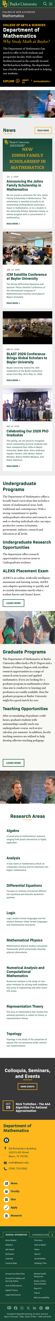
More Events (27, 1086)
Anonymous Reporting (15, 1273)
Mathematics (13, 15)
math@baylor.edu (19, 1162)
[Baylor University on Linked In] (34, 1309)
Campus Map (11, 1263)
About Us (25, 81)
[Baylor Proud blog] (9, 1309)
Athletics (9, 1244)
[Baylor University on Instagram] (21, 1309)
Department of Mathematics (17, 1127)
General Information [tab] (16, 1234)
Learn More (13, 603)
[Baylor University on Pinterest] (40, 1309)
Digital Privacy (11, 1290)
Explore (9, 81)
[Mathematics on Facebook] (6, 1140)
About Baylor (10, 1240)
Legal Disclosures (13, 1294)
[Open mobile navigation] (51, 4)
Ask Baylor (10, 1249)
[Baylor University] (19, 4)
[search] (43, 4)
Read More (43, 130)
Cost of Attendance (13, 1285)
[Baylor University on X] (28, 1309)
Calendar (9, 1258)
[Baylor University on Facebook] (15, 1309)
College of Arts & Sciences (18, 11)
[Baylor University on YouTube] (46, 1309)
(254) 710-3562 (18, 1168)
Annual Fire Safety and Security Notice (15, 1279)
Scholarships (41, 81)
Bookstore (9, 1253)
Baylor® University (24, 1313)
